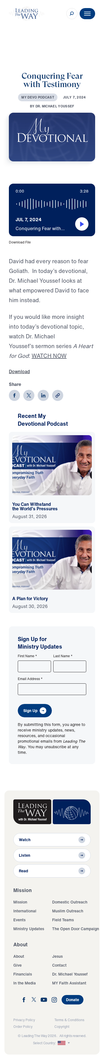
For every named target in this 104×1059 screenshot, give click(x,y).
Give (17, 965)
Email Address (30, 679)
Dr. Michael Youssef (70, 974)
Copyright (61, 1026)
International (24, 911)
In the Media (24, 983)
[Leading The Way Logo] (26, 14)
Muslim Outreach (67, 911)
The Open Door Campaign (75, 929)
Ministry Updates (28, 929)
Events (19, 920)
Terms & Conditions (69, 1020)
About (18, 956)
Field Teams (63, 920)
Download (19, 371)
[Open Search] (71, 13)
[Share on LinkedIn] (43, 395)
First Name (27, 656)
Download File (20, 242)
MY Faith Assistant (69, 983)
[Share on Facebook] (14, 395)
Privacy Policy (24, 1020)
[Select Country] (64, 1043)
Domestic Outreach (69, 902)
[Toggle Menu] (87, 13)
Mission (20, 902)
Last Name (63, 656)
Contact (59, 965)
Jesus (57, 956)
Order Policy (22, 1026)
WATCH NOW (49, 356)
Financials (22, 974)
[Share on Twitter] (28, 395)
